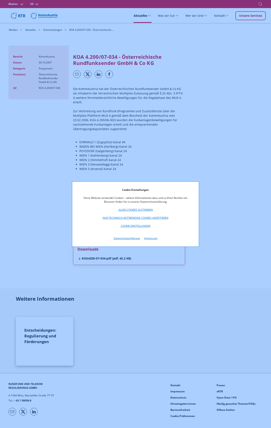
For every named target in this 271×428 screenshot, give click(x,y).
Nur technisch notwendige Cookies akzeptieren (135, 218)
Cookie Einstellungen (136, 226)
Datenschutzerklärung (127, 238)
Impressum (151, 238)
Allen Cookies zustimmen (135, 210)
